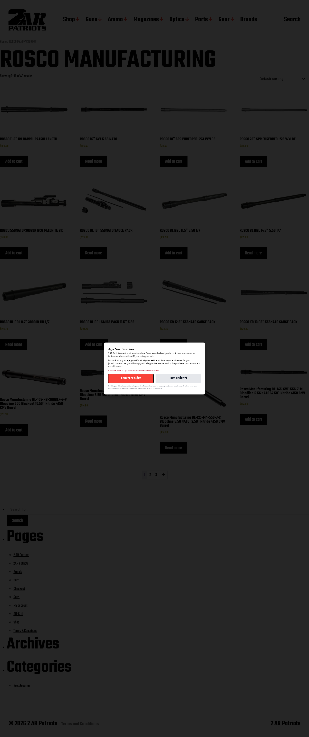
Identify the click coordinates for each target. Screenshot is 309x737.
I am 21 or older (131, 378)
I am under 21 (178, 378)
